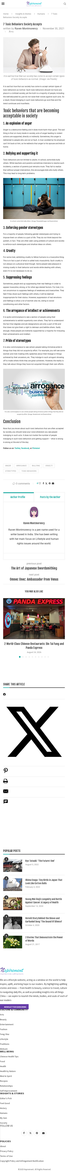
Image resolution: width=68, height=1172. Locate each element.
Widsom (4, 1049)
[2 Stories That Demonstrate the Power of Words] (12, 942)
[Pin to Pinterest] (50, 483)
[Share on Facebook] (43, 483)
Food (2, 1061)
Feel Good (5, 1103)
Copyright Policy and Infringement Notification (22, 1161)
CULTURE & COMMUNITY (14, 1009)
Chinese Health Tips (9, 1056)
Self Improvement (8, 1091)
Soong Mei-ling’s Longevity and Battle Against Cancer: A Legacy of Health (43, 901)
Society (3, 1123)
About (3, 1146)
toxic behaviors (29, 471)
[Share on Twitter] (46, 483)
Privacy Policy (6, 1151)
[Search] (64, 4)
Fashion (3, 1029)
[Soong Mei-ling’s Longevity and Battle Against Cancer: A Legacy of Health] (12, 903)
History (3, 1108)
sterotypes (10, 471)
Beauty (3, 1019)
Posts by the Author (50, 497)
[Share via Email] (53, 483)
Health (3, 1066)
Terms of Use (6, 1156)
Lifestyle (4, 1039)
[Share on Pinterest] (5, 772)
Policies (5, 1141)
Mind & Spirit (6, 1076)
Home (6, 14)
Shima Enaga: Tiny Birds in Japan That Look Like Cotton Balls (43, 881)
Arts (2, 1014)
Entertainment (6, 1024)
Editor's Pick (6, 1098)
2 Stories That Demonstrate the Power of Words (44, 939)
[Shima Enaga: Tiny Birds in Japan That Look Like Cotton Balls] (12, 884)
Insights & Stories (23, 14)
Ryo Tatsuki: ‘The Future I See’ (40, 860)
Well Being (7, 1051)
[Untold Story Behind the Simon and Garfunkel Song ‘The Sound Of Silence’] (12, 923)
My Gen (3, 1118)
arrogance (21, 466)
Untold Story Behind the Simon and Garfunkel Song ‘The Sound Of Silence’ (43, 920)
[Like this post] (40, 483)
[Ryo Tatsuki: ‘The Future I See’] (12, 865)
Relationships (6, 1086)
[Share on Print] (5, 782)
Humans (41, 14)
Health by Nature (8, 1071)
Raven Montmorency (26, 28)
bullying (36, 466)
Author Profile (17, 497)
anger (8, 466)
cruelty (49, 466)
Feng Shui (4, 1034)
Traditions (4, 1044)
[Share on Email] (5, 792)
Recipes (4, 1081)
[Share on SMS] (5, 803)
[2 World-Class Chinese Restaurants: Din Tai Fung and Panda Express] (34, 618)
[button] (6, 627)
